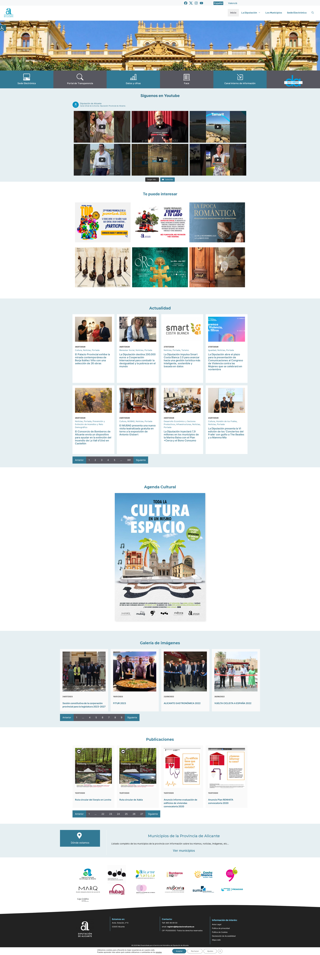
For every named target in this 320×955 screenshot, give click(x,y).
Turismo (185, 350)
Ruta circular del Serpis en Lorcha (93, 799)
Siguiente (141, 460)
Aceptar (179, 951)
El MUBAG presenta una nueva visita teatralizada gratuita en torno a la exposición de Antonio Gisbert (137, 430)
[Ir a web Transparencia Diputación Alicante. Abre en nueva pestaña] (80, 79)
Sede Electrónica (296, 12)
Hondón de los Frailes (226, 421)
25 (126, 814)
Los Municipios (274, 12)
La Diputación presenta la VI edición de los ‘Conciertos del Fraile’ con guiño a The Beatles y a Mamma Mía (226, 433)
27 (141, 814)
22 (103, 814)
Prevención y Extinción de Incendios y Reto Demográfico (90, 424)
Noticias (87, 350)
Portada (96, 350)
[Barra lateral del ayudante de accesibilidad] (3, 28)
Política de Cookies (220, 932)
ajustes (159, 952)
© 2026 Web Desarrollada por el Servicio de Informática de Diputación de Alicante (160, 945)
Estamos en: (118, 919)
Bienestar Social (126, 350)
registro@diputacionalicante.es (180, 927)
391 (129, 460)
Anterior (79, 460)
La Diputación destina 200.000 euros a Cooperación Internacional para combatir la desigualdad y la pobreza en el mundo (137, 360)
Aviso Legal (216, 924)
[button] (312, 12)
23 (110, 814)
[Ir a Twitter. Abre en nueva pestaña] (191, 3)
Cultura (78, 350)
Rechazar (195, 951)
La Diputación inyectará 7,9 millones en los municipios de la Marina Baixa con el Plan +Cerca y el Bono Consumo (181, 436)
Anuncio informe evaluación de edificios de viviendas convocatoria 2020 (180, 803)
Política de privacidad (221, 928)
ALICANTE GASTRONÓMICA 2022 (182, 703)
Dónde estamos (80, 842)
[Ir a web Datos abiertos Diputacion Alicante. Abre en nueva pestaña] (293, 79)
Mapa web (216, 940)
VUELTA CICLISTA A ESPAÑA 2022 (232, 703)
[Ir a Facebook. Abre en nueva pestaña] (185, 3)
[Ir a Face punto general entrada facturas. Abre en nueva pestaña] (186, 79)
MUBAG (131, 421)
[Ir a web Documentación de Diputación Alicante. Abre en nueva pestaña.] (133, 79)
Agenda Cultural (160, 487)
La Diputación (249, 12)
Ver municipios (184, 850)
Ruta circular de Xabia (131, 799)
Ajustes (210, 951)
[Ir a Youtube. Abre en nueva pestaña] (201, 3)
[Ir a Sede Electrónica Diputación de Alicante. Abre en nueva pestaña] (26, 79)
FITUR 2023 (119, 703)
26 (134, 814)
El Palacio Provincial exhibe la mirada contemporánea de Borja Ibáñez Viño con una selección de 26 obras (92, 359)
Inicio (233, 12)
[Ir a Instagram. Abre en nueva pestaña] (196, 3)
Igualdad (212, 350)
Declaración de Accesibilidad (224, 936)
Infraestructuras (183, 424)
